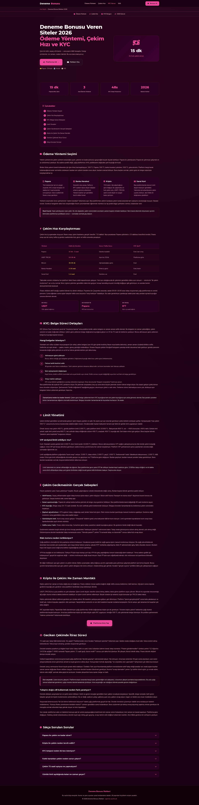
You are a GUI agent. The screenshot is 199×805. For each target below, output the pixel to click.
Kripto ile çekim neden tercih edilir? (58, 743)
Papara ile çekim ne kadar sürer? (57, 735)
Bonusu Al (153, 3)
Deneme (50, 3)
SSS (119, 3)
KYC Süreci (112, 3)
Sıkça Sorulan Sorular (52, 142)
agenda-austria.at (111, 799)
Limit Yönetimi (50, 124)
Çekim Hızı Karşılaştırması (54, 115)
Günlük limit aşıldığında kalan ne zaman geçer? (63, 774)
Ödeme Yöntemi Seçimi (53, 111)
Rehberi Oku (75, 62)
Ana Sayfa (43, 9)
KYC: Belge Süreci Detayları (54, 120)
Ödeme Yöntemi (90, 3)
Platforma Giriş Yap (101, 623)
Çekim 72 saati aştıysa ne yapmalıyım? (59, 766)
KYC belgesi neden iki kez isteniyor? (58, 751)
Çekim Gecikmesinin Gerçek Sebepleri (58, 129)
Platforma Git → (52, 62)
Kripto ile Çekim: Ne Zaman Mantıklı (57, 133)
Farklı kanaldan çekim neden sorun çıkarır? (61, 759)
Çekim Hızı (102, 3)
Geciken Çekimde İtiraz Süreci (55, 138)
